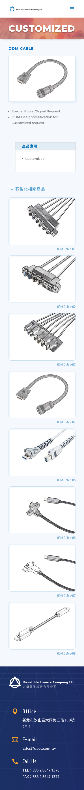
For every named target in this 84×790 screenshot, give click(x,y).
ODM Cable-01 (66, 249)
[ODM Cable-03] (42, 337)
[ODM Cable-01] (42, 221)
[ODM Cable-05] (42, 452)
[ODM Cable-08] (42, 626)
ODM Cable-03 (66, 364)
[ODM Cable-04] (42, 394)
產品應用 (29, 146)
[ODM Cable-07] (42, 568)
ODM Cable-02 (66, 306)
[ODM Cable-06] (42, 510)
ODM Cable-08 (66, 653)
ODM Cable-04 (66, 422)
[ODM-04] (42, 101)
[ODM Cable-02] (42, 279)
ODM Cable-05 (66, 480)
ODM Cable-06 (66, 537)
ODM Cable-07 (66, 595)
